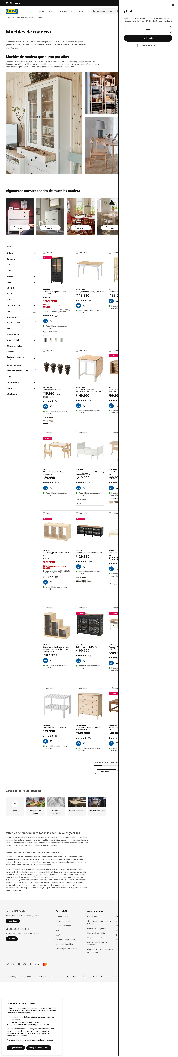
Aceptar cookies (15, 1048)
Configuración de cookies (39, 1048)
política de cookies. (45, 1040)
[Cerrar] (172, 5)
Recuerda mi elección (150, 45)
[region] (32, 1026)
